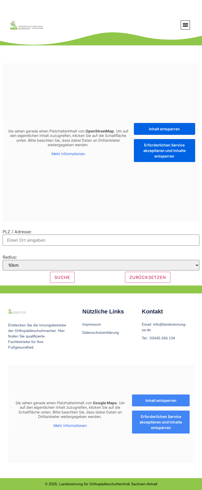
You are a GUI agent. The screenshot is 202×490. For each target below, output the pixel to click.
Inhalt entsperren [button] (164, 129)
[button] (185, 25)
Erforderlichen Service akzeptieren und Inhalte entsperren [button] (164, 150)
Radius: (10, 257)
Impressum (91, 324)
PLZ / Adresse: (17, 232)
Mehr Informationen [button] (68, 153)
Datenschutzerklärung (100, 332)
